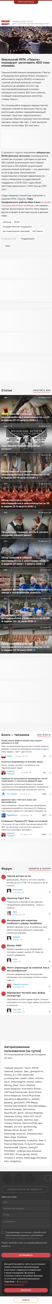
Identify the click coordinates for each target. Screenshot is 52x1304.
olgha (14, 912)
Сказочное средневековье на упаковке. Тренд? (22, 762)
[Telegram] (43, 239)
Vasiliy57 (16, 937)
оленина (6, 222)
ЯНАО (17, 222)
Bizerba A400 (14, 945)
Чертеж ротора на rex (19, 876)
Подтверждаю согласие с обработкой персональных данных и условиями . (25, 1235)
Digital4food (12, 815)
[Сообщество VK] (7, 1179)
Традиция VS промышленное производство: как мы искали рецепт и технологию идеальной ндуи (24, 779)
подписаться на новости (24, 1189)
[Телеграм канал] (18, 1179)
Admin (9, 756)
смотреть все (42, 390)
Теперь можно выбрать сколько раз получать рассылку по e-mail (21, 741)
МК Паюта (38, 231)
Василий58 (17, 889)
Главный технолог (11, 772)
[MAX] (48, 239)
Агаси (15, 959)
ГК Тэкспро (12, 794)
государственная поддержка (17, 226)
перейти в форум (40, 868)
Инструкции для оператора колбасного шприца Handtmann (24, 922)
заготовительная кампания (16, 231)
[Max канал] (30, 1179)
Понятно (26, 1290)
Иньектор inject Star (18, 898)
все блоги (44, 735)
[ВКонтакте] (38, 239)
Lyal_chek (16, 1009)
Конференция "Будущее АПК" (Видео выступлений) (24, 821)
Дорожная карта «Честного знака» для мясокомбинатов (18, 801)
